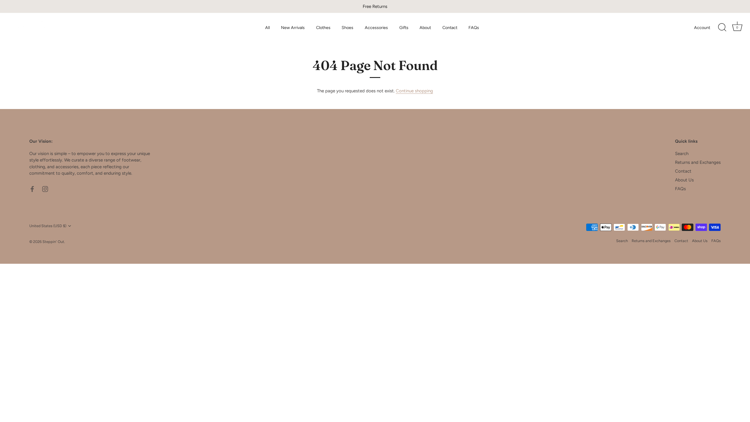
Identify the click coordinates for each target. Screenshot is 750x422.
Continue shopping (414, 90)
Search (681, 153)
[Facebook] (32, 188)
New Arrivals (293, 27)
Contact (449, 27)
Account (702, 27)
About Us (684, 180)
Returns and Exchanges (698, 162)
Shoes (347, 27)
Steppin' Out (53, 241)
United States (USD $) (47, 226)
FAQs (473, 27)
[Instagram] (45, 188)
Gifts (403, 27)
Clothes (323, 27)
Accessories (376, 27)
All (267, 27)
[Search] (722, 27)
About (425, 27)
